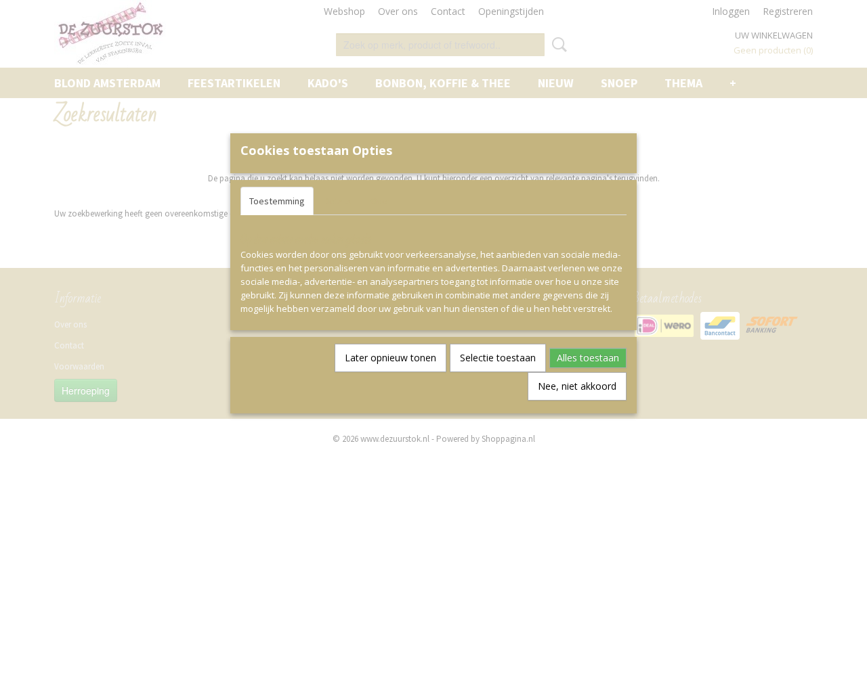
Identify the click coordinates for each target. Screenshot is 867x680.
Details (338, 201)
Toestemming (277, 201)
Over (381, 201)
